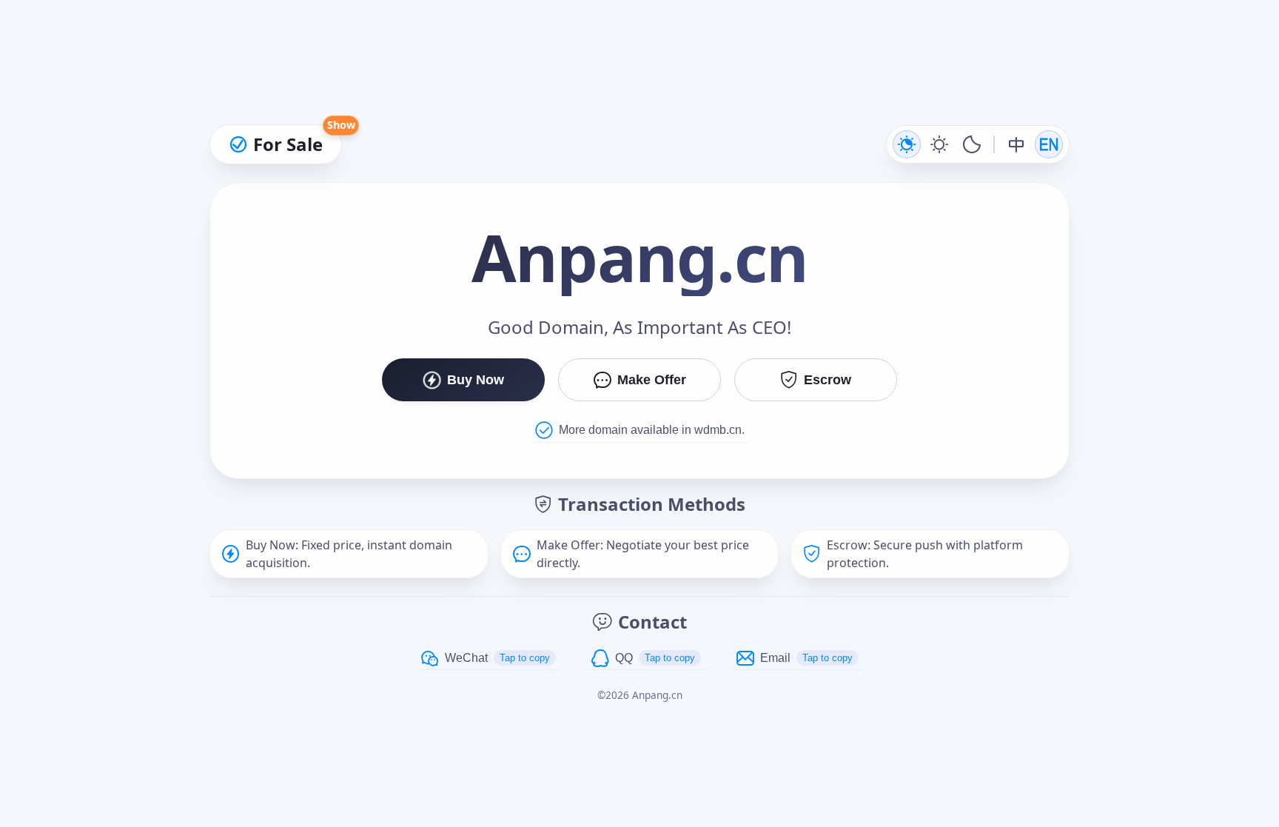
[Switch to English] (1049, 144)
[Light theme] (939, 144)
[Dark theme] (972, 144)
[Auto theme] (907, 144)
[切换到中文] (1016, 144)
